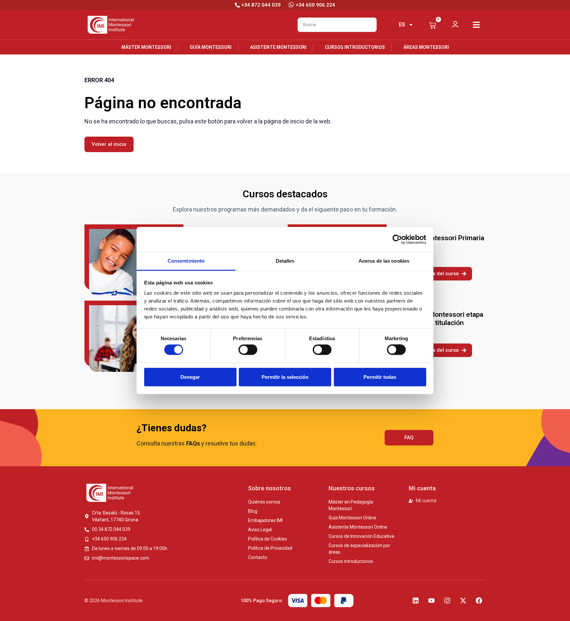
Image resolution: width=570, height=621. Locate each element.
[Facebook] (479, 600)
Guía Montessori (211, 47)
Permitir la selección (285, 376)
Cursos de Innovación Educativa (361, 536)
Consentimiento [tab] (186, 261)
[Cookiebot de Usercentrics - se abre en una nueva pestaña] (397, 239)
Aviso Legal (260, 529)
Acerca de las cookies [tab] (384, 261)
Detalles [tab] (285, 261)
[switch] (247, 349)
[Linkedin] (415, 600)
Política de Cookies (267, 538)
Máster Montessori (146, 47)
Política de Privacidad (270, 548)
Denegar (190, 376)
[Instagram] (447, 600)
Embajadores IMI (265, 520)
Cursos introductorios (355, 47)
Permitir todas (380, 376)
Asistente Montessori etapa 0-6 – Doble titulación (440, 318)
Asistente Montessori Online (358, 527)
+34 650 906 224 (315, 5)
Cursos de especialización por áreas (359, 549)
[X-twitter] (463, 600)
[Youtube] (431, 600)
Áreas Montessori (426, 47)
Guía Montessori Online (352, 517)
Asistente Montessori (278, 47)
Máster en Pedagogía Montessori (351, 505)
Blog (252, 511)
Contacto (257, 557)
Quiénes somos (264, 502)
